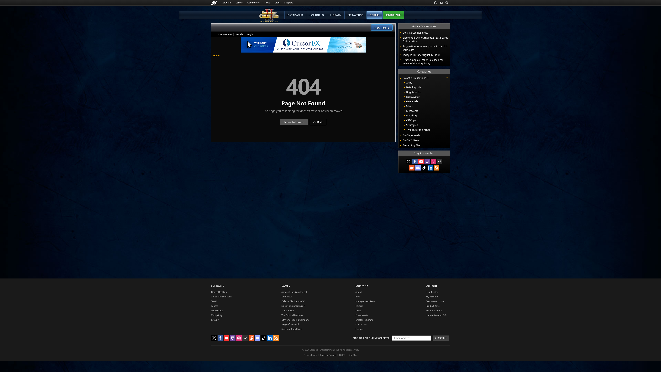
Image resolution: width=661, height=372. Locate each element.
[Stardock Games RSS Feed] (436, 168)
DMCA (342, 355)
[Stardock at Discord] (418, 168)
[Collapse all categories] (447, 77)
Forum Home (225, 34)
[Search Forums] (447, 3)
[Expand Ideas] (404, 106)
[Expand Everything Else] (400, 145)
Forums (359, 328)
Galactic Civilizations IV (293, 301)
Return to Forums (294, 122)
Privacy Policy (310, 355)
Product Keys (432, 305)
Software (226, 2)
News (267, 2)
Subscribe (440, 338)
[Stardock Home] (214, 3)
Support (288, 2)
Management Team (365, 301)
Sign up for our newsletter (371, 338)
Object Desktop (219, 291)
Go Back (318, 122)
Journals (316, 15)
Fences (214, 305)
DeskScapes (217, 310)
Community (253, 2)
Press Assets (361, 315)
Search (239, 34)
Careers (359, 305)
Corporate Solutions (221, 296)
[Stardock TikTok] (424, 168)
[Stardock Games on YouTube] (421, 161)
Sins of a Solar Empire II (293, 305)
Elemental (286, 296)
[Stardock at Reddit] (412, 168)
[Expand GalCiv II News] (400, 140)
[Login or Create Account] (435, 3)
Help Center (432, 291)
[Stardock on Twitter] (409, 161)
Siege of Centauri (290, 324)
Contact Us (361, 324)
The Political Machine (292, 315)
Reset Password (434, 310)
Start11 (214, 301)
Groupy (215, 319)
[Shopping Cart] (441, 3)
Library (336, 15)
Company (361, 285)
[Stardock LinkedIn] (430, 168)
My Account (432, 296)
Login (250, 34)
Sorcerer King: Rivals (291, 328)
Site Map (353, 355)
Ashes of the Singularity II (294, 291)
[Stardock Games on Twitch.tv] (427, 161)
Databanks (295, 15)
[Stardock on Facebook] (415, 161)
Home (216, 55)
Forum (374, 15)
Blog (277, 2)
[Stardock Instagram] (433, 161)
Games (239, 2)
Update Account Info (436, 315)
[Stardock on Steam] (440, 161)
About (358, 291)
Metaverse (356, 15)
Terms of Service (328, 355)
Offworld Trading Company (295, 319)
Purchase (393, 15)
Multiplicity (216, 315)
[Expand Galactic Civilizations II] (400, 78)
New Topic (381, 27)
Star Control (287, 310)
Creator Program (364, 319)
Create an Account (435, 301)
